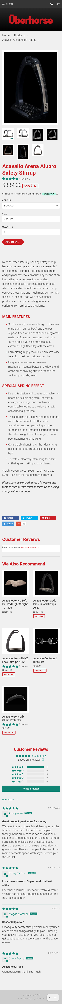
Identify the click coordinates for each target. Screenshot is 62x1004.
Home (5, 35)
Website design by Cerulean (31, 998)
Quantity (7, 226)
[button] (10, 178)
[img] (10, 808)
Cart (57, 4)
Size (4, 213)
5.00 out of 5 (38, 756)
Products (19, 35)
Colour (6, 200)
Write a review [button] (31, 788)
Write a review (29, 547)
